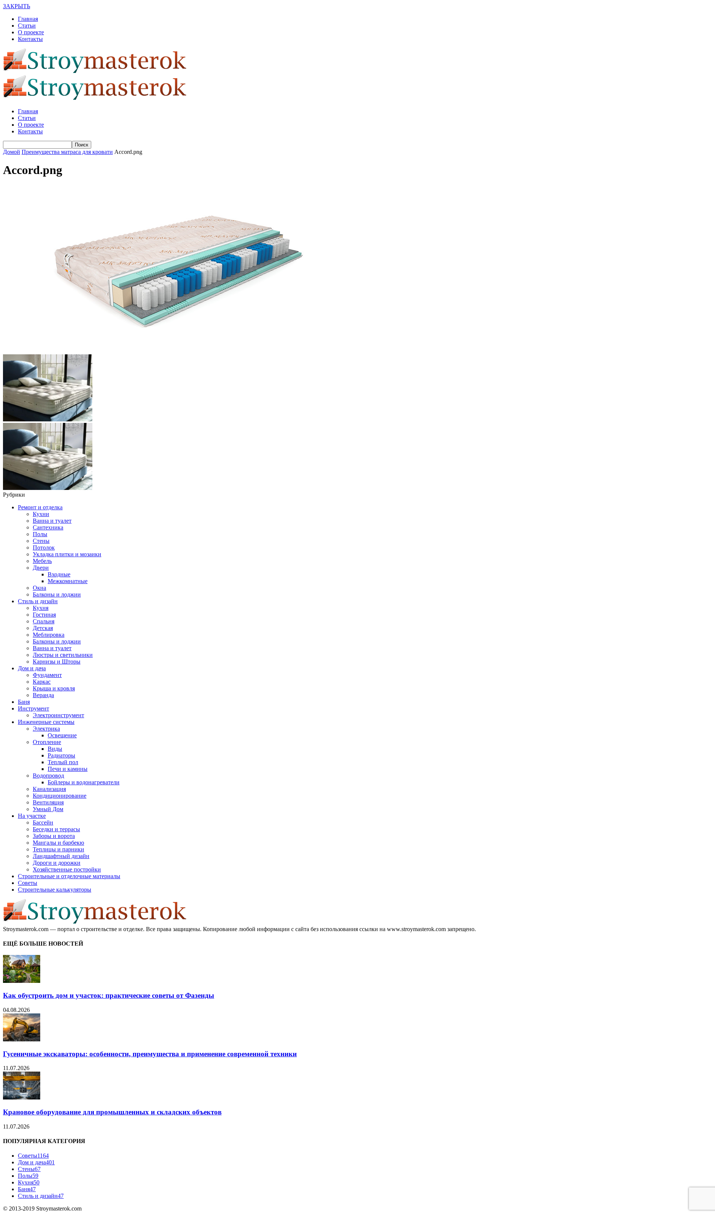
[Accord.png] (174, 351)
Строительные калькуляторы (54, 889)
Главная (28, 19)
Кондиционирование (59, 795)
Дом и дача (32, 668)
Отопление (47, 742)
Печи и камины (68, 769)
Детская (43, 628)
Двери (41, 567)
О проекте (31, 32)
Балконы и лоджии (57, 594)
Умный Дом (48, 809)
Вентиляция (48, 802)
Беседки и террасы (56, 829)
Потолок (44, 547)
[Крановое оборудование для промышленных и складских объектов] (21, 1097)
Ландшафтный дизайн (61, 856)
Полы (40, 534)
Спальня (43, 621)
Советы (27, 883)
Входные (59, 574)
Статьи (27, 25)
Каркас (42, 681)
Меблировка (48, 635)
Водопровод (48, 775)
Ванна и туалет (52, 521)
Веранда (43, 695)
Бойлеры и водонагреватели (84, 782)
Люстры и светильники (63, 655)
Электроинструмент (58, 715)
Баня (24, 702)
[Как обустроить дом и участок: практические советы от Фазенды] (21, 981)
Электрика (46, 728)
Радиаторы (61, 755)
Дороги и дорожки (56, 863)
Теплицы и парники (58, 849)
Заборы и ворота (54, 836)
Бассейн (43, 822)
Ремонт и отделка (40, 507)
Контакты (30, 39)
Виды (55, 749)
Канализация (49, 789)
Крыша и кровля (54, 688)
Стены (41, 541)
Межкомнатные (68, 581)
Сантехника (48, 527)
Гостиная (44, 614)
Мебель (42, 561)
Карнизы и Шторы (56, 661)
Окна (39, 588)
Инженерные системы (46, 722)
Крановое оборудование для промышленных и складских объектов (112, 1112)
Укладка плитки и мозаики (67, 554)
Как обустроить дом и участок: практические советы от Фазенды (108, 995)
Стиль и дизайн (38, 601)
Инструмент (33, 708)
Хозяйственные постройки (67, 869)
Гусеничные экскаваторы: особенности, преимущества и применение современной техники (150, 1054)
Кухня (40, 608)
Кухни (41, 514)
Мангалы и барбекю (58, 842)
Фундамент (47, 675)
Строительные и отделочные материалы (69, 876)
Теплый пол (63, 762)
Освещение (62, 735)
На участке (32, 816)
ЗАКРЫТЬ (16, 6)
